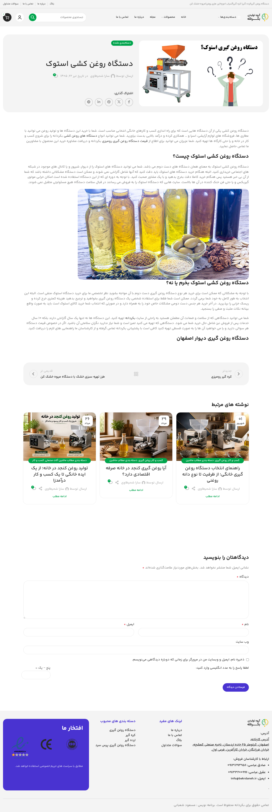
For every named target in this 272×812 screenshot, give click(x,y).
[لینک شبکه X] (119, 102)
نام (245, 624)
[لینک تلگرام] (89, 102)
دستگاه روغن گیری (122, 730)
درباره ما (176, 730)
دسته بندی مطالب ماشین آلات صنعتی (66, 460)
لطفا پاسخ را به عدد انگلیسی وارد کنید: (222, 667)
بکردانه (130, 318)
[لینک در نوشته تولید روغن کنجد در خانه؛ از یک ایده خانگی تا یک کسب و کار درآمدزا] (59, 436)
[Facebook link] (129, 102)
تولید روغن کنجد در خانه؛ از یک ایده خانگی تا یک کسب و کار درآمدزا (59, 474)
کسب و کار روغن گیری (227, 460)
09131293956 (237, 765)
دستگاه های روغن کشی (80, 135)
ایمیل (129, 624)
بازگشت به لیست (136, 374)
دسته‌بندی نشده (122, 43)
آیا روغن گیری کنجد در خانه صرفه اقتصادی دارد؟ (136, 471)
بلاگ (179, 740)
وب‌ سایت (242, 641)
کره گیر (130, 735)
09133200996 (237, 772)
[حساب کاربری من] (19, 17)
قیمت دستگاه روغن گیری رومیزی (125, 141)
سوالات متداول (171, 745)
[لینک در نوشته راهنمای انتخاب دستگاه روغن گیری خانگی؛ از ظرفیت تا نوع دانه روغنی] (212, 436)
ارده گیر (130, 740)
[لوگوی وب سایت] (258, 17)
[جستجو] (32, 17)
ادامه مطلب (213, 496)
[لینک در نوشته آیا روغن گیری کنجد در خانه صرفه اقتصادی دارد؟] (136, 436)
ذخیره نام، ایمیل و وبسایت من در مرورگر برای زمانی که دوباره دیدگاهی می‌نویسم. (188, 659)
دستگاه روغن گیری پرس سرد (115, 745)
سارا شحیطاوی (100, 76)
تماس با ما (175, 735)
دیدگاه (243, 576)
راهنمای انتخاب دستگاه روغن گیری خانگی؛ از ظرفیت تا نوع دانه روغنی (212, 474)
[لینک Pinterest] (109, 102)
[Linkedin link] (99, 102)
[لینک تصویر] (258, 722)
